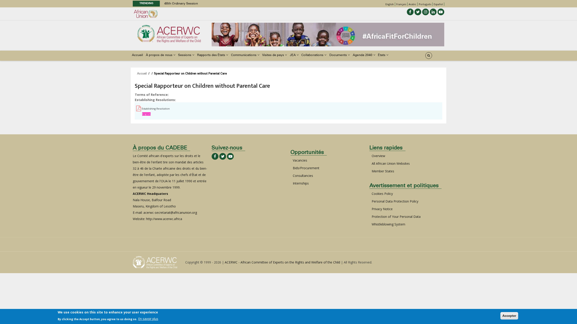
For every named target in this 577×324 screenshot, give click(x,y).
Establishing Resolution (156, 108)
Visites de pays (273, 55)
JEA (293, 55)
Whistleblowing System (388, 224)
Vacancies (300, 160)
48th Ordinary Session (181, 3)
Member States (383, 171)
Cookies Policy (382, 193)
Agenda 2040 (363, 55)
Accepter (509, 315)
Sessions (185, 55)
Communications (244, 55)
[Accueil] (169, 33)
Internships (301, 183)
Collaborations (312, 55)
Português (425, 4)
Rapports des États (211, 55)
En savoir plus (148, 319)
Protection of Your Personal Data (396, 216)
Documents (338, 55)
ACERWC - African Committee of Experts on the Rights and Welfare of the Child (282, 262)
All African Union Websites (391, 163)
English (389, 4)
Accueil (137, 55)
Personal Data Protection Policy (395, 201)
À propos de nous (159, 55)
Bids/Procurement (306, 168)
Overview (378, 156)
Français (401, 4)
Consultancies (303, 175)
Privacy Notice (382, 209)
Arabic (412, 4)
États (382, 55)
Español (438, 4)
